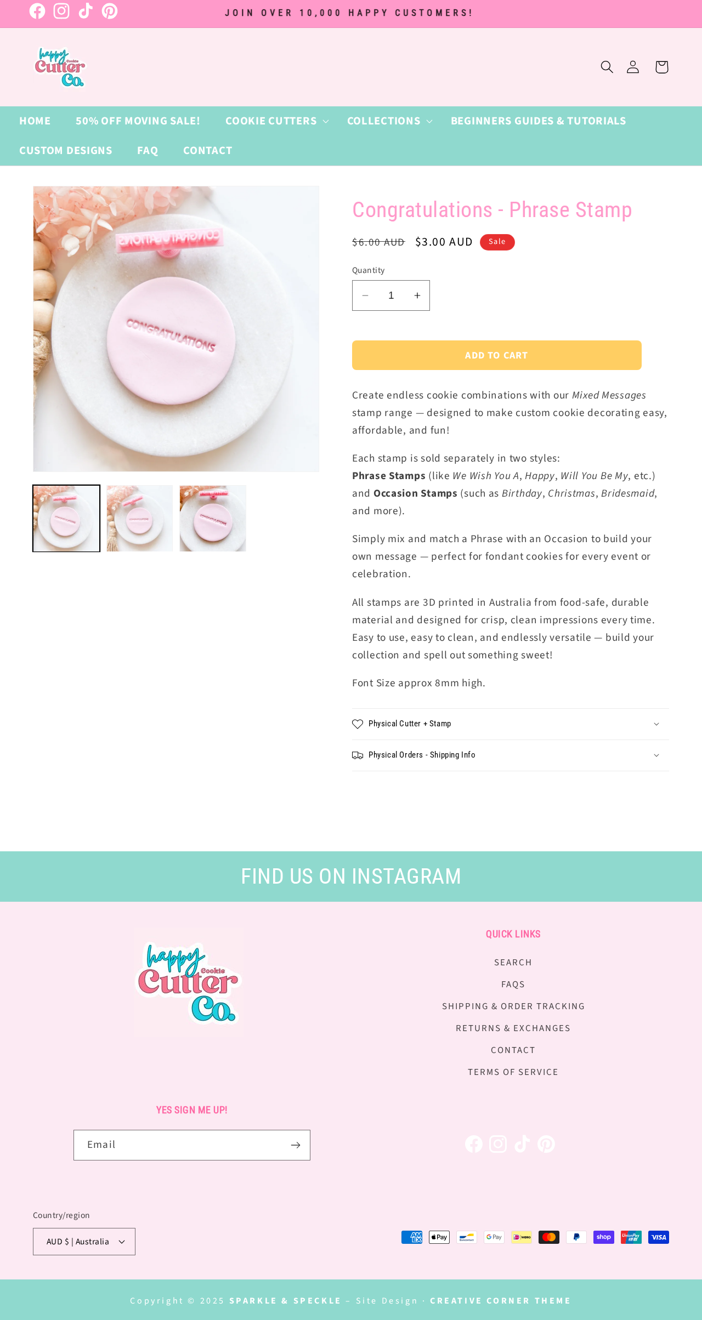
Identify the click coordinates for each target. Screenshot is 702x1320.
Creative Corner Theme (501, 1301)
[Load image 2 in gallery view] (139, 518)
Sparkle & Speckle (285, 1301)
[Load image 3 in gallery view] (212, 518)
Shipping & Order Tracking (513, 1006)
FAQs (513, 984)
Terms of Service (513, 1072)
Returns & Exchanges (513, 1028)
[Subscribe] (295, 1145)
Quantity (368, 270)
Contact (513, 1050)
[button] (273, 121)
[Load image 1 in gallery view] (66, 518)
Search (513, 962)
